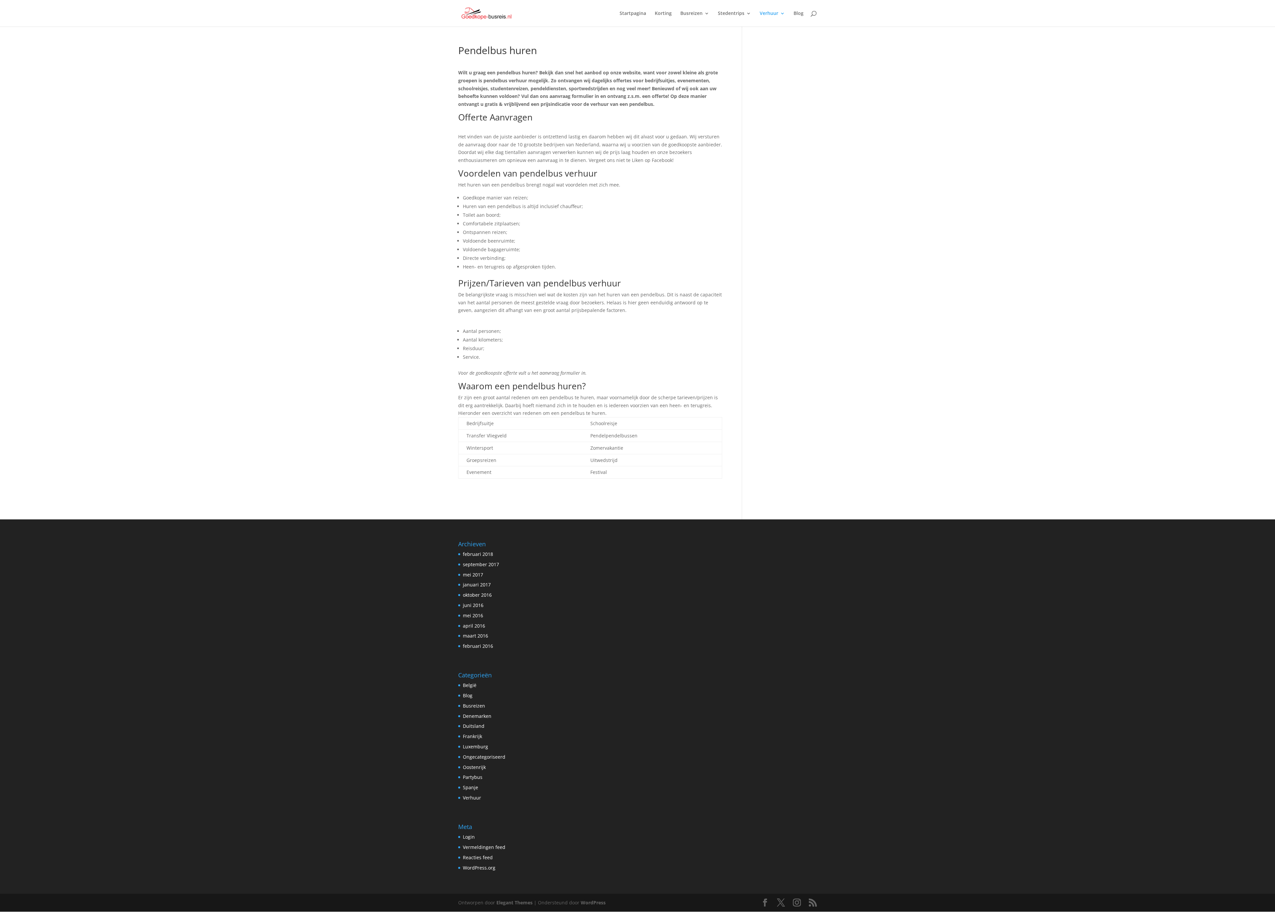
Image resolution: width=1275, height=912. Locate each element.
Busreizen (691, 13)
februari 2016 (478, 646)
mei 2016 (473, 615)
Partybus (472, 777)
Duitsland (473, 726)
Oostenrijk (474, 767)
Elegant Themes (514, 902)
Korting (663, 13)
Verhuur (769, 13)
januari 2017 (477, 584)
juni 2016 (473, 605)
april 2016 (474, 626)
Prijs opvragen (474, 128)
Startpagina (633, 13)
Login (469, 837)
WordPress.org (479, 868)
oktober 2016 (477, 595)
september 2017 (481, 564)
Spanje (470, 787)
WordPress (593, 902)
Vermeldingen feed (484, 847)
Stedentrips (731, 13)
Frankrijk (472, 736)
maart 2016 (475, 636)
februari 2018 (478, 554)
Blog (799, 13)
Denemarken (477, 716)
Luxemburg (475, 746)
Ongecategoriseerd (484, 757)
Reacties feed (478, 857)
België (469, 685)
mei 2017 (473, 574)
